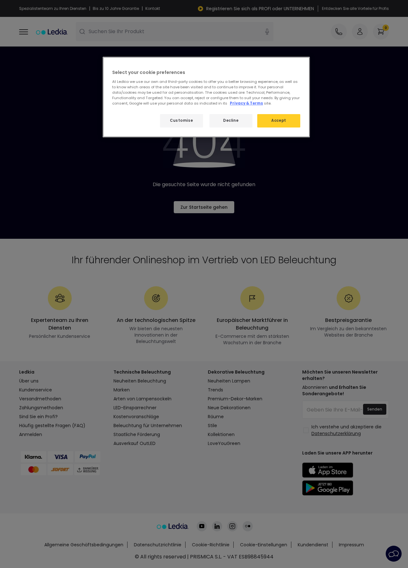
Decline (230, 120)
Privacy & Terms (246, 103)
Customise (181, 120)
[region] (206, 97)
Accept (278, 120)
